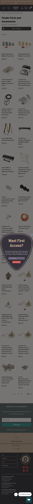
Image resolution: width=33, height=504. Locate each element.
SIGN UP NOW (16, 262)
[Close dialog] (31, 234)
